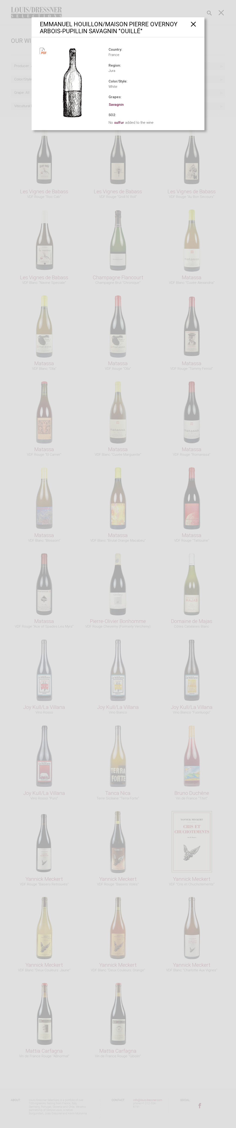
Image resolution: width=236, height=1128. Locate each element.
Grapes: (115, 97)
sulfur (119, 122)
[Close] (193, 24)
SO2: (112, 115)
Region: (115, 65)
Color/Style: (118, 81)
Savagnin (116, 104)
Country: (115, 49)
